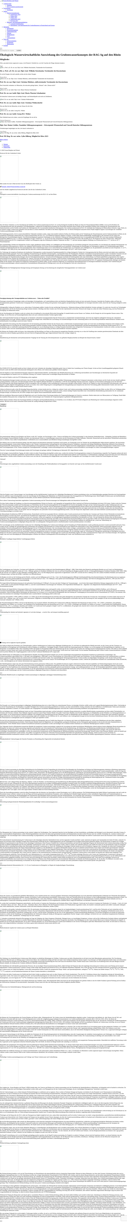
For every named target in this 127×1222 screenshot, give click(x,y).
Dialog (5, 11)
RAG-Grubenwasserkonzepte (15, 6)
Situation (9, 5)
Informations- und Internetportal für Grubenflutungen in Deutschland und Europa (32, 25)
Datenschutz (6, 147)
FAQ (8, 36)
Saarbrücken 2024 (15, 14)
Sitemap (5, 144)
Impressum (6, 146)
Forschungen (7, 8)
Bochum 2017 (14, 20)
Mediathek (6, 27)
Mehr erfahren (4, 139)
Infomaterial (10, 28)
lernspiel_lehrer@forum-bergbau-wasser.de (13, 186)
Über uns (5, 39)
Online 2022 (13, 16)
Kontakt (5, 45)
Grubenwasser (7, 3)
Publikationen (10, 34)
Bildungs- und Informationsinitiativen (17, 22)
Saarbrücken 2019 (15, 19)
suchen (19, 50)
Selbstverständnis (11, 41)
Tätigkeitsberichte (12, 31)
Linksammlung (11, 38)
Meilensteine (10, 44)
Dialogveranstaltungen (13, 13)
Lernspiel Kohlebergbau (17, 24)
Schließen (3, 404)
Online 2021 (13, 17)
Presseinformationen (12, 30)
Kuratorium (10, 42)
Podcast (9, 33)
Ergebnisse (10, 10)
